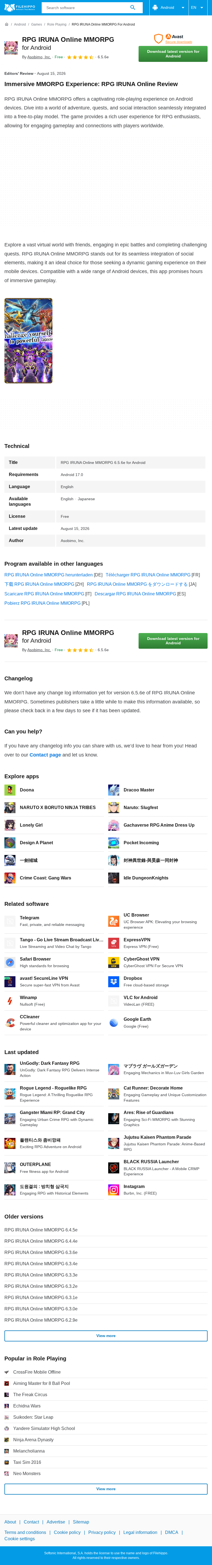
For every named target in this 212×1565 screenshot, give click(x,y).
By (36, 57)
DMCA (171, 1532)
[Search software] (132, 7)
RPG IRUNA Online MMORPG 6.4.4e (41, 1241)
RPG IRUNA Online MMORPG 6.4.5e (41, 1230)
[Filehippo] (19, 7)
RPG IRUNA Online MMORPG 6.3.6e (41, 1252)
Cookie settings (19, 1538)
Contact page (45, 755)
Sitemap (81, 1522)
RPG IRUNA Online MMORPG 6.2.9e (41, 1320)
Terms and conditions (25, 1532)
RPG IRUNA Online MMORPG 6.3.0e (41, 1309)
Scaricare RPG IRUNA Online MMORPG (44, 594)
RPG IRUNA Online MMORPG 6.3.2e (41, 1286)
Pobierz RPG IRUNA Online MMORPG (42, 603)
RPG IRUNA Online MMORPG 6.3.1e (41, 1297)
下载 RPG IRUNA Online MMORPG (39, 584)
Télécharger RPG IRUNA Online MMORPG (148, 575)
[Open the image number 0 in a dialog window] (28, 340)
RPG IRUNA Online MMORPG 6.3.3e (41, 1275)
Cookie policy (67, 1532)
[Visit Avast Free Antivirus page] (173, 39)
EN (193, 7)
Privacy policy (102, 1532)
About (10, 1522)
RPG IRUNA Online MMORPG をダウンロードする (137, 584)
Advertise (56, 1522)
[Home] (6, 24)
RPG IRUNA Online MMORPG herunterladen (48, 575)
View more (106, 1335)
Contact (31, 1522)
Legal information (140, 1532)
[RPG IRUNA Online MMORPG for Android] (11, 47)
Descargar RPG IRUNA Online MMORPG (135, 594)
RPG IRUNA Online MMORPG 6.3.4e (41, 1263)
